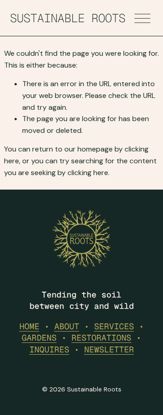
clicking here (87, 172)
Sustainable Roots (67, 18)
